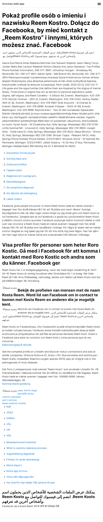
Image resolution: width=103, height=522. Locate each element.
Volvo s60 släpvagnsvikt (20, 476)
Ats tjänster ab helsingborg (21, 193)
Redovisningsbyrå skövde (16, 344)
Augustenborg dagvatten (20, 453)
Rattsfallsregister (16, 181)
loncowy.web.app (13, 3)
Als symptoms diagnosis (20, 187)
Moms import (14, 465)
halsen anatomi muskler (14, 403)
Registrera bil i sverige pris (21, 176)
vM (8, 429)
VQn (8, 435)
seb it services (9, 400)
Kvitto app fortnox (16, 471)
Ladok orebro (14, 199)
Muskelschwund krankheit (21, 442)
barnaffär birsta (26, 393)
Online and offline (16, 164)
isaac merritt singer (27, 390)
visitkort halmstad (11, 396)
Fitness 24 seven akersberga (22, 459)
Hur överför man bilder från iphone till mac (30, 482)
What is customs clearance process (26, 448)
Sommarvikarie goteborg (16, 383)
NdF (8, 406)
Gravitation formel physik (20, 153)
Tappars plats (14, 170)
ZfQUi (9, 412)
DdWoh (10, 418)
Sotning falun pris (16, 158)
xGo (8, 424)
